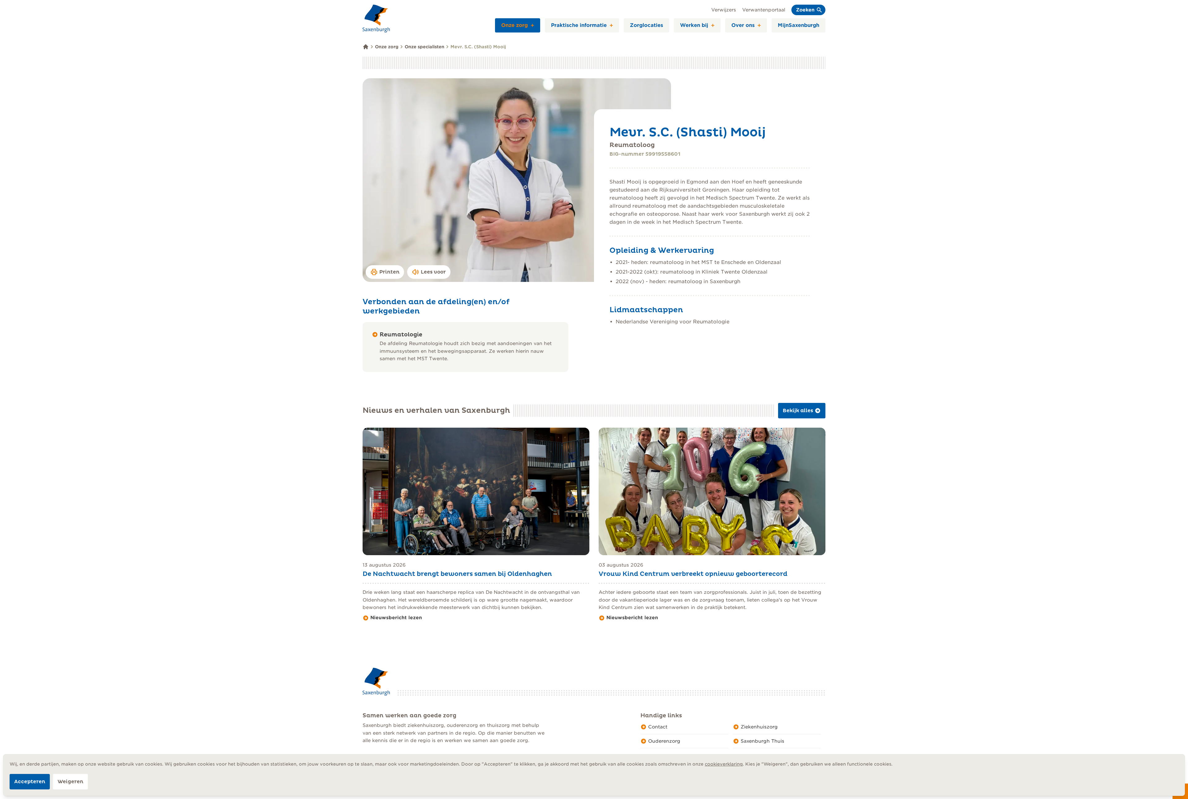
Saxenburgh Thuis (762, 741)
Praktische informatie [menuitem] (579, 25)
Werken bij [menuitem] (694, 25)
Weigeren (70, 782)
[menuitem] (534, 25)
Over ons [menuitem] (743, 25)
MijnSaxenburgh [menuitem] (798, 25)
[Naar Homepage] (376, 18)
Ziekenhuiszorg (759, 727)
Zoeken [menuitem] (805, 10)
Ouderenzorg (664, 741)
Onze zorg (386, 46)
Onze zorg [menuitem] (514, 25)
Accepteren (29, 782)
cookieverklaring (724, 764)
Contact (657, 727)
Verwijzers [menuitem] (723, 10)
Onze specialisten (424, 46)
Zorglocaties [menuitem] (646, 25)
